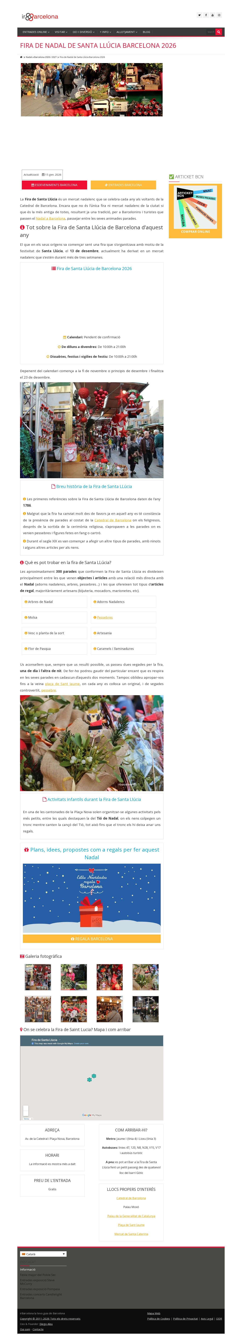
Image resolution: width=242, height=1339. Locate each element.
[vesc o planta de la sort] (145, 977)
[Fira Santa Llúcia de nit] (145, 1009)
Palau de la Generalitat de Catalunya (131, 1216)
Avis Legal (207, 1318)
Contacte (38, 1329)
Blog (146, 32)
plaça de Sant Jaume (62, 683)
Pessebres (105, 617)
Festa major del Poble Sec (38, 1275)
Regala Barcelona (93, 938)
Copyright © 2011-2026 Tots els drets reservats (50, 1318)
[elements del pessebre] (38, 1009)
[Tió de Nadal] (74, 1009)
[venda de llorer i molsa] (74, 977)
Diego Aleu (46, 1324)
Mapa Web (153, 1313)
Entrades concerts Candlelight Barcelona (41, 1296)
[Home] (21, 57)
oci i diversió (82, 32)
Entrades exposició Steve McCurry (37, 1282)
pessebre (48, 690)
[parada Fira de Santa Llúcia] (38, 977)
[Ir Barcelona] (40, 16)
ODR (219, 1318)
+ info (104, 32)
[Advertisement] (92, 143)
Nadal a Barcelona (50, 218)
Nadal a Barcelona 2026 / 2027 (41, 57)
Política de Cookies (158, 1318)
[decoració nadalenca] (109, 977)
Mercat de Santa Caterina (131, 1234)
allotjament (126, 32)
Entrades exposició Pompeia (40, 1289)
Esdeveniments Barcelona (55, 185)
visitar (60, 32)
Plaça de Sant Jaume (131, 1225)
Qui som (25, 1329)
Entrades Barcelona (125, 185)
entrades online (35, 32)
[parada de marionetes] (109, 1009)
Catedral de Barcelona (113, 520)
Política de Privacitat (185, 1318)
